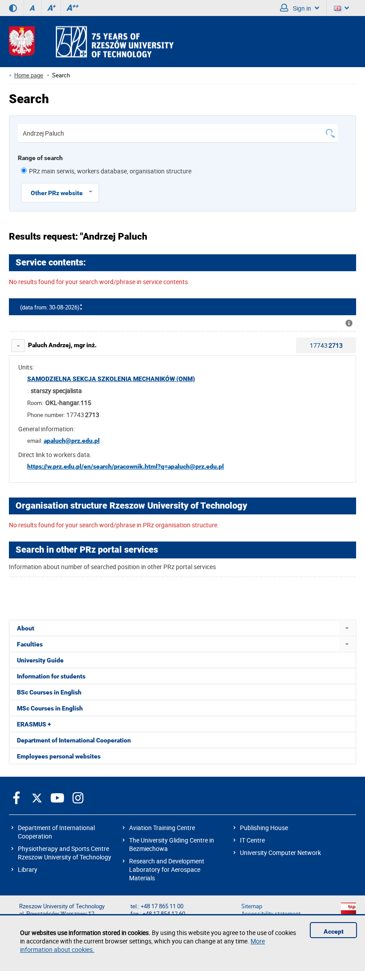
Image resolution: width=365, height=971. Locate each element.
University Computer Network (280, 852)
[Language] (341, 8)
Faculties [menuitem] (30, 644)
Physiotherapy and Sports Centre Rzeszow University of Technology (64, 852)
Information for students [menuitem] (51, 676)
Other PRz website (57, 193)
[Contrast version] (13, 8)
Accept (334, 931)
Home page (28, 75)
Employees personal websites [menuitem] (59, 756)
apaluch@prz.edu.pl (72, 440)
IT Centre (252, 840)
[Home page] (91, 41)
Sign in (301, 8)
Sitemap (251, 906)
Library (27, 869)
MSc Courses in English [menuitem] (50, 708)
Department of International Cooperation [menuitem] (74, 740)
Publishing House (264, 827)
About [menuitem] (25, 628)
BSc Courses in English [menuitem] (49, 692)
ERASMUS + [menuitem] (34, 724)
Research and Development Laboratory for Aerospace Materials (166, 869)
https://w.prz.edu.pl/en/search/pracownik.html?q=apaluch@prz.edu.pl (125, 466)
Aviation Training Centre (162, 827)
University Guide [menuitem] (40, 660)
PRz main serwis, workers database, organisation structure (110, 171)
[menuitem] (347, 628)
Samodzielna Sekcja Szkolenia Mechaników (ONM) (111, 378)
